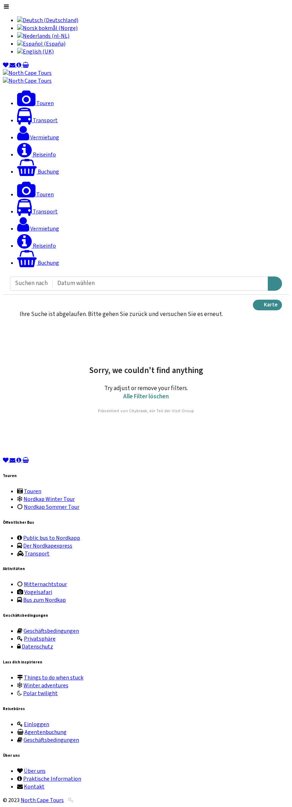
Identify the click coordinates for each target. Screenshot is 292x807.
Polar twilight (40, 693)
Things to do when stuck (53, 678)
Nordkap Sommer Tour (51, 507)
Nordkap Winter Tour (49, 499)
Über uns (35, 771)
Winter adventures (46, 685)
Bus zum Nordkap (44, 600)
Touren (32, 491)
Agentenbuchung (46, 732)
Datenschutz (37, 647)
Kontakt (34, 787)
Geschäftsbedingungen (51, 631)
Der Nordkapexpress (47, 546)
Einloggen (36, 724)
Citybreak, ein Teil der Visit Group (161, 410)
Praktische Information (52, 779)
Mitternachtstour (45, 584)
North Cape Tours (42, 800)
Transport (37, 554)
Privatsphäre (40, 639)
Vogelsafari (38, 592)
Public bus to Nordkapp (51, 538)
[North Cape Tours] (27, 73)
